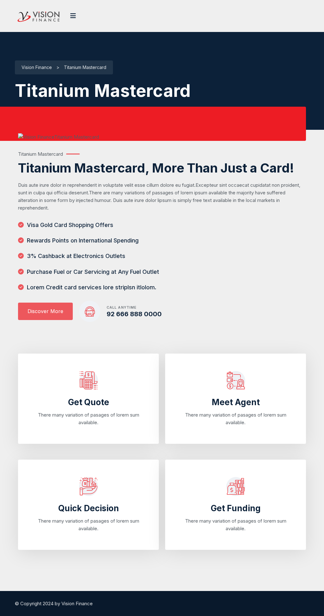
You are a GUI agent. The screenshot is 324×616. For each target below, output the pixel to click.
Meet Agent (236, 402)
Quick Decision (88, 508)
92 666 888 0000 (134, 314)
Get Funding (236, 508)
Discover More (45, 311)
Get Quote (88, 402)
